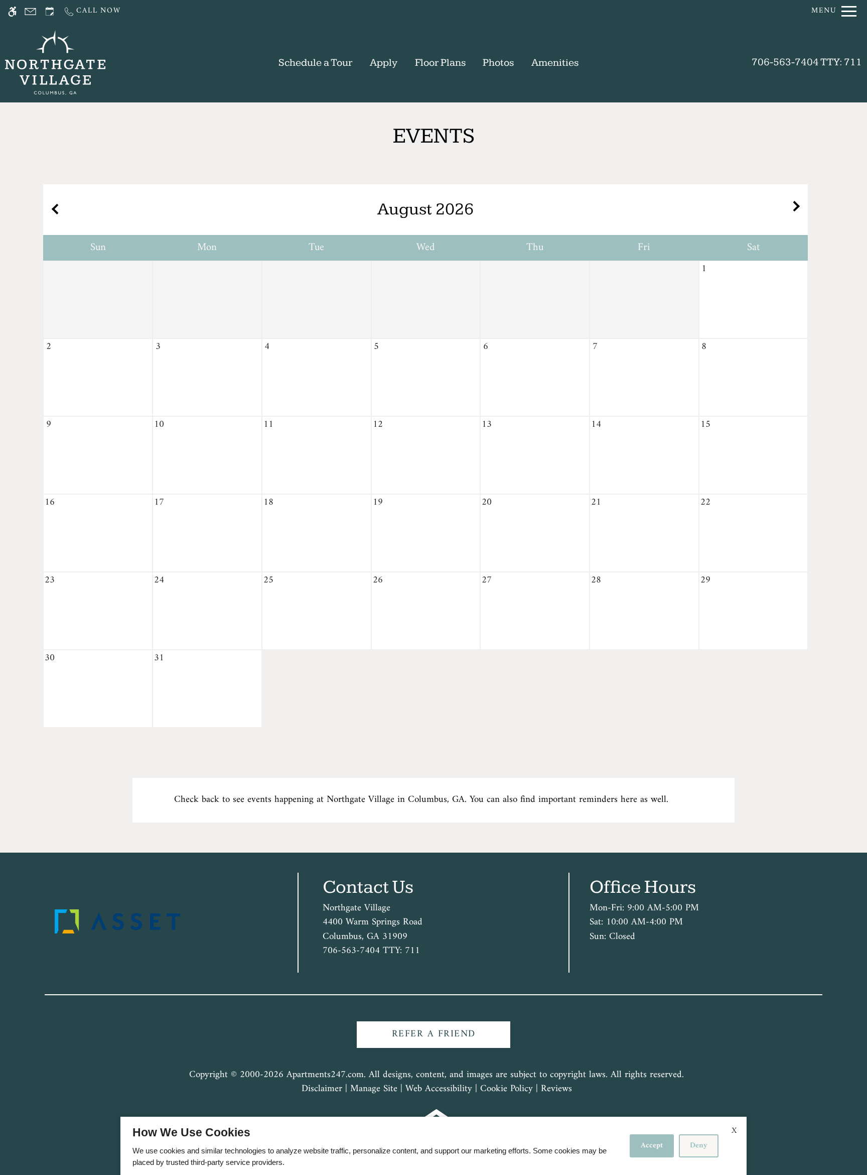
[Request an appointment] (50, 11)
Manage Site (373, 1089)
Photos (498, 62)
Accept (652, 1145)
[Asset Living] (117, 921)
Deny (698, 1145)
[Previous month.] (53, 209)
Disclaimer (322, 1089)
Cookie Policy (506, 1089)
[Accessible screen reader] (12, 11)
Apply (383, 62)
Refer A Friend (434, 1034)
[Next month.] (798, 209)
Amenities (555, 62)
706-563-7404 (807, 62)
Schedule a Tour (315, 62)
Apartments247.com (325, 1075)
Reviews (556, 1089)
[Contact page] (30, 11)
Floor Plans (440, 62)
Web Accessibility (438, 1089)
